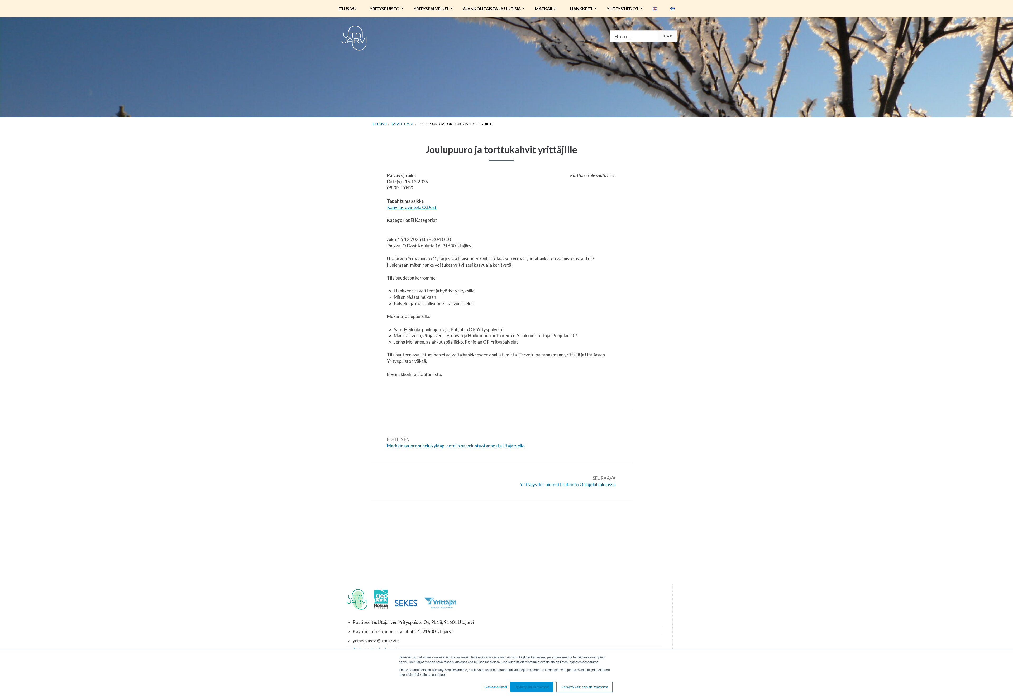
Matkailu (546, 8)
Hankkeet (581, 8)
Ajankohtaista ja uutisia (492, 8)
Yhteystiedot (623, 8)
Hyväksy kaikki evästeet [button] (532, 687)
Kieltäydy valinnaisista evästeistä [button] (584, 687)
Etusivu (347, 8)
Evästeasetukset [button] (495, 687)
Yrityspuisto (385, 8)
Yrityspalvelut (431, 8)
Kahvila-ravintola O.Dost (412, 207)
